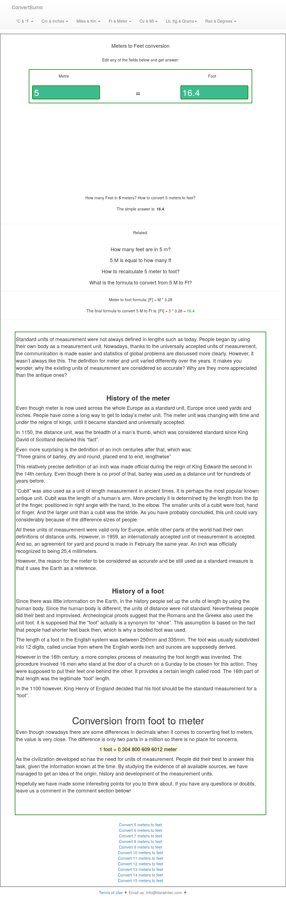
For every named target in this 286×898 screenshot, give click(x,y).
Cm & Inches (53, 21)
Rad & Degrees (219, 21)
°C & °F (23, 21)
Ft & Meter (118, 21)
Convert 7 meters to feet (140, 836)
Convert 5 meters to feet (140, 824)
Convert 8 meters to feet (140, 841)
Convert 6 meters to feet (140, 830)
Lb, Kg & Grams (180, 21)
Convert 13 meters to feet (140, 869)
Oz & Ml (147, 21)
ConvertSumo (27, 7)
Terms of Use (111, 892)
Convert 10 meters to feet (140, 852)
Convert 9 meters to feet (140, 847)
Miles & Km (87, 21)
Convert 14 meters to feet (140, 875)
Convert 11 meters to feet (140, 858)
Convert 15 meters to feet (140, 880)
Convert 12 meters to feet (140, 863)
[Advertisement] (140, 149)
